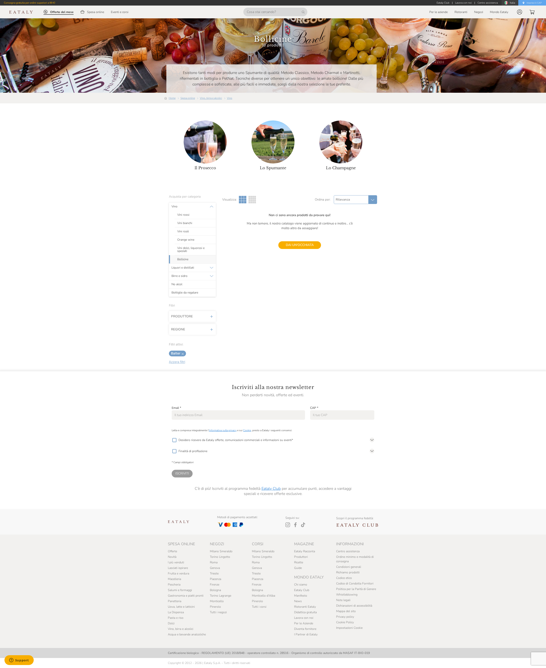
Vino (229, 98)
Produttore (182, 316)
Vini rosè (183, 231)
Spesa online (187, 98)
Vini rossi (183, 214)
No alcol (176, 284)
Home (172, 98)
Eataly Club (271, 488)
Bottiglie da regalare (184, 292)
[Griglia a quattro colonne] (252, 199)
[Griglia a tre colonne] (242, 199)
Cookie (247, 430)
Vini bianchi (184, 223)
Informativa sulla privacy (223, 430)
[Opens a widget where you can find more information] (19, 660)
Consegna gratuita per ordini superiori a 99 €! (29, 2)
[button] (519, 11)
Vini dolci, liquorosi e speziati (191, 250)
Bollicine (182, 259)
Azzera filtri (177, 362)
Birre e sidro (179, 276)
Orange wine (185, 239)
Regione (178, 329)
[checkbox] (174, 440)
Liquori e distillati (182, 267)
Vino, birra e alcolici (211, 98)
